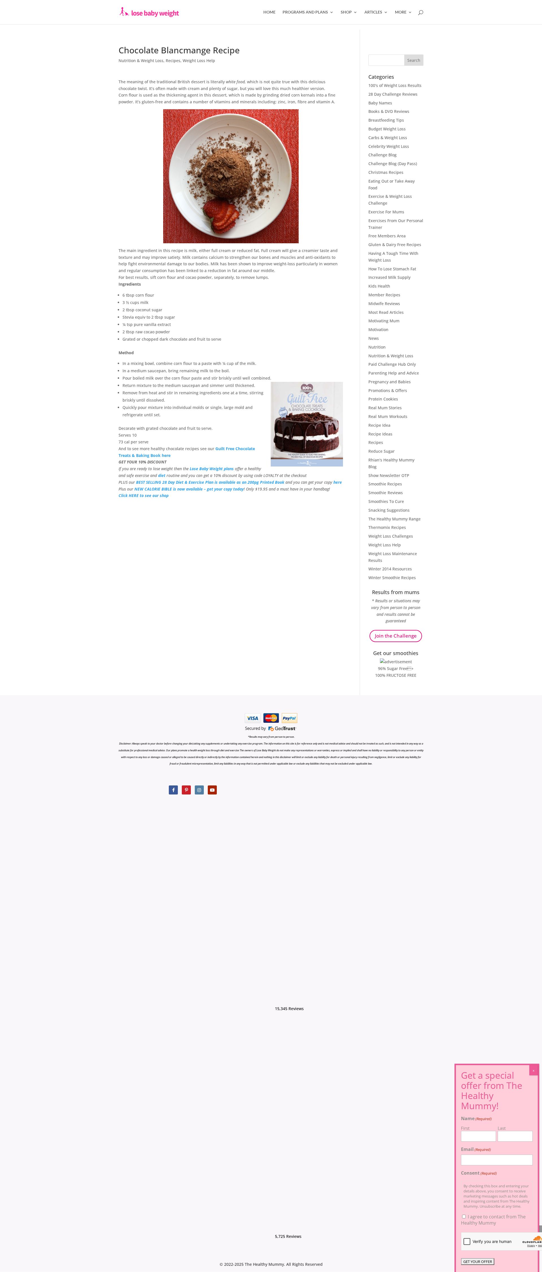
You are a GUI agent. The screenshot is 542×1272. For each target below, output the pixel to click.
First (465, 1128)
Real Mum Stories (385, 407)
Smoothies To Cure (386, 501)
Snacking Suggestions (389, 510)
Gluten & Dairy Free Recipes (394, 244)
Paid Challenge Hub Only (392, 364)
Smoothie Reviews (385, 492)
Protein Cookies (383, 399)
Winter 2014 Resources (390, 569)
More (400, 12)
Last (502, 1128)
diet (161, 475)
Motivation (378, 329)
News (373, 338)
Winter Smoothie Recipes (392, 577)
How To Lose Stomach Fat (392, 269)
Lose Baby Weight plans (212, 468)
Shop (346, 12)
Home (269, 12)
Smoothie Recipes (385, 484)
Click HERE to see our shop (144, 495)
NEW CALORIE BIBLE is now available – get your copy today (189, 489)
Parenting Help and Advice (393, 373)
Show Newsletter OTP (388, 475)
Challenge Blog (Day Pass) (392, 163)
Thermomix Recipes (387, 527)
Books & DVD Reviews (388, 111)
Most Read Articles (386, 312)
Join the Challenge (396, 635)
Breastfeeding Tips (386, 120)
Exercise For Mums (386, 211)
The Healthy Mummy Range (394, 519)
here (337, 482)
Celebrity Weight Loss (388, 146)
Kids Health (379, 286)
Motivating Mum (383, 320)
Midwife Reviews (384, 303)
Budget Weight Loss (387, 129)
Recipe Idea (379, 425)
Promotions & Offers (387, 390)
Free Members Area (387, 235)
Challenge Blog (382, 154)
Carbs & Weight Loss (387, 137)
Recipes (173, 60)
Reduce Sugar (381, 451)
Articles (373, 12)
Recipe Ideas (380, 434)
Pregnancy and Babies (389, 381)
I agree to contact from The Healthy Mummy (493, 1220)
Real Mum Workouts (387, 416)
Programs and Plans (305, 12)
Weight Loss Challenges (390, 536)
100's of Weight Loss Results (394, 85)
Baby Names (380, 103)
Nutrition (377, 347)
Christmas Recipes (385, 172)
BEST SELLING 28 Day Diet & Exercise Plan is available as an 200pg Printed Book (210, 482)
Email (476, 1149)
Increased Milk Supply (389, 277)
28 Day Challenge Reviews (393, 94)
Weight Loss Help (199, 60)
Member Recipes (384, 294)
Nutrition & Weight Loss (141, 60)
